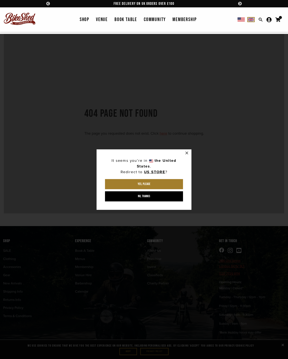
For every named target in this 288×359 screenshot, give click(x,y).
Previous (48, 4)
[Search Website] (260, 19)
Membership (184, 19)
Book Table (125, 19)
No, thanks (144, 196)
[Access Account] (269, 19)
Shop (84, 19)
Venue (102, 19)
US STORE (154, 172)
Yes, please (144, 184)
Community (155, 19)
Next (240, 4)
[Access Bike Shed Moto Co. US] (241, 19)
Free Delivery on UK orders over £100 (144, 3)
